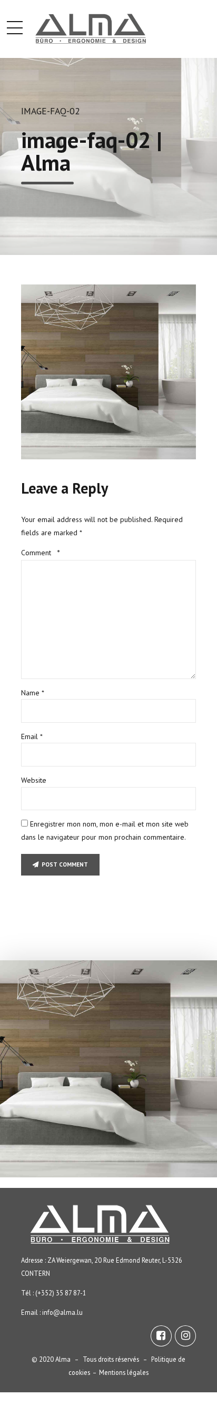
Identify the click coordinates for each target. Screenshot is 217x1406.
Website (33, 780)
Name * (32, 692)
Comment (40, 552)
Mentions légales (124, 1372)
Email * (32, 736)
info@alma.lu (62, 1312)
